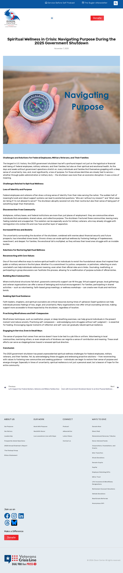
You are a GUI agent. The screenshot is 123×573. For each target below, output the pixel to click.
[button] (52, 18)
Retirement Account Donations (103, 489)
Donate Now (96, 426)
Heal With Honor (39, 431)
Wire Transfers (97, 453)
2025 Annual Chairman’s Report (15, 446)
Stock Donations (98, 458)
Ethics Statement (10, 455)
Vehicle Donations (98, 494)
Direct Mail (96, 431)
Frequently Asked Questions (14, 441)
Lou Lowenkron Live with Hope (45, 436)
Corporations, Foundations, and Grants (103, 447)
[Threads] (7, 523)
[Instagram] (14, 516)
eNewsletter (67, 431)
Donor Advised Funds (100, 441)
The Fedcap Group (11, 450)
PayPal (94, 467)
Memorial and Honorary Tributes (104, 436)
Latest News (67, 436)
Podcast (66, 426)
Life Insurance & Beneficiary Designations (102, 483)
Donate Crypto (97, 462)
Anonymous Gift (98, 503)
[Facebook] (7, 516)
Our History (8, 431)
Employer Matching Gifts (101, 472)
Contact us (67, 441)
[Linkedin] (21, 516)
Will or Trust (96, 477)
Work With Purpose (40, 426)
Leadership (8, 436)
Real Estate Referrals (100, 498)
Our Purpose (8, 426)
